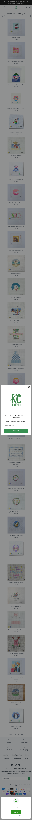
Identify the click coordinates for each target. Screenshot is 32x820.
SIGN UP (16, 431)
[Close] (29, 387)
